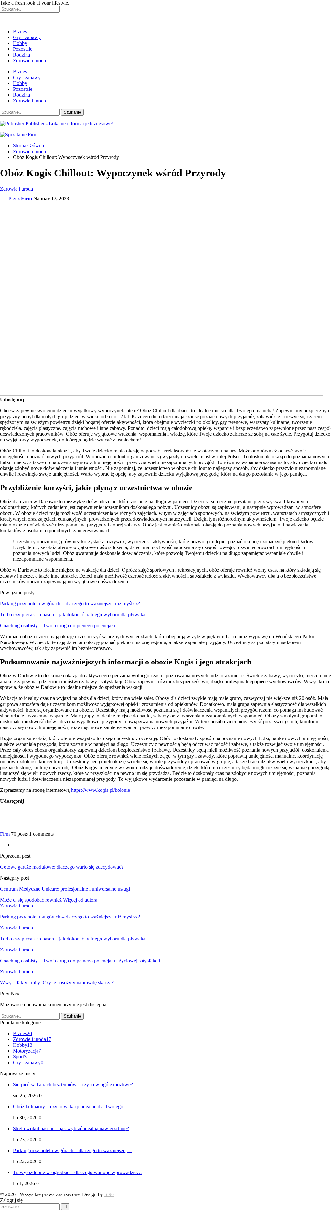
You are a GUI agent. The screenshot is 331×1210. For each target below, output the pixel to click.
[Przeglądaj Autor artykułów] (13, 828)
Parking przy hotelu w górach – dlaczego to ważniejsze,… (72, 1150)
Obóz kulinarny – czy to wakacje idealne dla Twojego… (70, 1106)
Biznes (20, 31)
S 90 (109, 1194)
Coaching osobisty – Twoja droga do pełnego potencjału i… (61, 625)
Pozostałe (22, 49)
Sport (20, 1056)
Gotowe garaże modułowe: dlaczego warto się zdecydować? (61, 867)
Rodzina (21, 55)
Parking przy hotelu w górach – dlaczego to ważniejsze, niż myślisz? (70, 603)
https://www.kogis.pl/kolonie (100, 790)
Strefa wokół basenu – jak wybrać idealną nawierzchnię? (71, 1128)
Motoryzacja (27, 1051)
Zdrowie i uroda (29, 60)
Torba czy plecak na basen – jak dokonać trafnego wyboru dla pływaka (72, 614)
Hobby (20, 43)
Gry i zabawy (27, 37)
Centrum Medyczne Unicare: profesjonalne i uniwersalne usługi (65, 889)
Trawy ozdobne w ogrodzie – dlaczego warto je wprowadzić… (77, 1172)
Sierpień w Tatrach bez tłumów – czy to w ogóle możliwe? (73, 1084)
